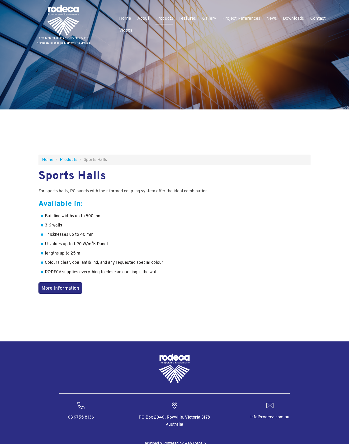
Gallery (209, 18)
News (271, 18)
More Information (60, 288)
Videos (125, 30)
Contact (318, 18)
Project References (241, 18)
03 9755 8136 (81, 417)
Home (125, 18)
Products (164, 18)
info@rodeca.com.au (269, 417)
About (143, 18)
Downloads (293, 18)
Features (187, 18)
